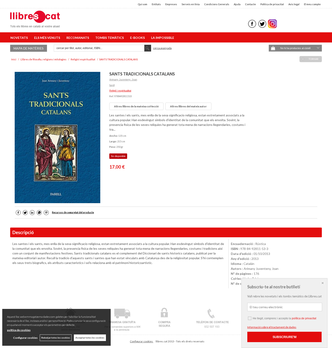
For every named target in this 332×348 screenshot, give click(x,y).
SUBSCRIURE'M (285, 337)
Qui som (142, 4)
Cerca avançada (162, 48)
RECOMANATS (78, 38)
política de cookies (18, 330)
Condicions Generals (216, 4)
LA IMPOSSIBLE (162, 38)
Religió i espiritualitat (120, 90)
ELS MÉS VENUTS (47, 38)
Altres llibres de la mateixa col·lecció (136, 106)
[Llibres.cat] (35, 24)
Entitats (156, 4)
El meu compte (312, 4)
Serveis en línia (191, 4)
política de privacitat (304, 318)
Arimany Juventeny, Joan (123, 79)
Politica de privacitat (272, 4)
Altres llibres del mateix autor (188, 106)
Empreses (171, 4)
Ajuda (237, 4)
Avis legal (293, 4)
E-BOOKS (138, 38)
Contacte (250, 4)
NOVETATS (19, 38)
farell (112, 85)
